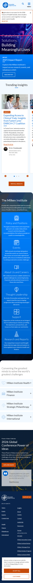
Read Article (8, 144)
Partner (19, 530)
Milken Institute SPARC (23, 554)
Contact (19, 518)
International (5, 535)
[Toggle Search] (23, 4)
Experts (4, 515)
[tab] (14, 176)
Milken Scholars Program (24, 551)
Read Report (8, 74)
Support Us (26, 497)
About (19, 511)
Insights (7, 112)
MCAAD (19, 536)
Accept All (16, 571)
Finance (4, 528)
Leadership (20, 522)
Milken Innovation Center (24, 539)
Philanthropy (5, 531)
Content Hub (5, 518)
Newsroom (20, 526)
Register (5, 21)
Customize (16, 576)
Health (3, 524)
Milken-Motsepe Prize (23, 547)
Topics (3, 508)
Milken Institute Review (23, 543)
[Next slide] (28, 176)
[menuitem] (9, 508)
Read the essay (14, 482)
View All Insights (17, 183)
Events (3, 511)
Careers (19, 514)
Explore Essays (9, 465)
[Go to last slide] (5, 176)
